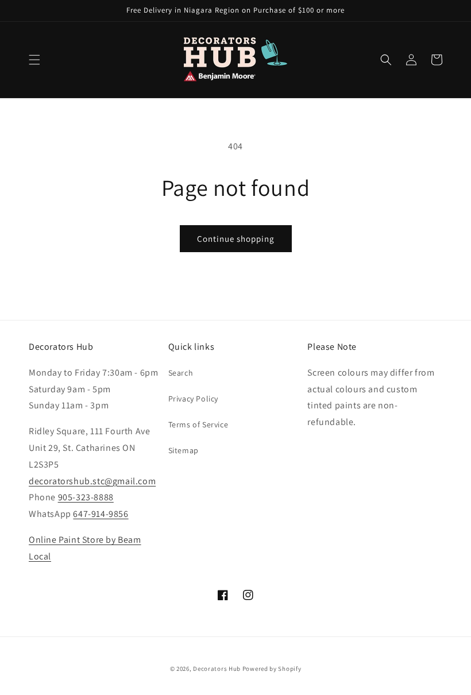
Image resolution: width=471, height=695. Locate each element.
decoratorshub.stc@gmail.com (92, 481)
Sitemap (183, 450)
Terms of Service (198, 424)
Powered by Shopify (272, 669)
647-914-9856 (100, 514)
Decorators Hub (217, 669)
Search (181, 373)
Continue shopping (236, 238)
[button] (34, 59)
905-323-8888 (86, 497)
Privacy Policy (193, 398)
